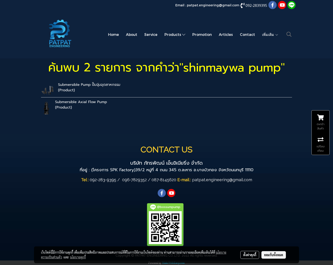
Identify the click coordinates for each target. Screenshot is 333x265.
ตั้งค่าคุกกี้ (249, 255)
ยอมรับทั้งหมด (273, 255)
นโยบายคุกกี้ (78, 257)
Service (150, 34)
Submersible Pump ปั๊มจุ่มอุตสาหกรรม (89, 84)
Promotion (202, 34)
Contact (247, 34)
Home (113, 34)
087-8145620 (164, 179)
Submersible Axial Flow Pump (81, 102)
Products (173, 34)
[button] (289, 34)
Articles (226, 34)
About (131, 34)
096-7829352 (134, 179)
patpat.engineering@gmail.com (213, 5)
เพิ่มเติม (268, 34)
